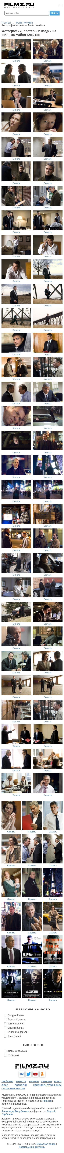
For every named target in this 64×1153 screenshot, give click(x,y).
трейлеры (7, 1081)
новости (21, 1081)
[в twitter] (28, 1074)
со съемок (13, 1055)
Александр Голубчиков (15, 1111)
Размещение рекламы (32, 1147)
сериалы (46, 1081)
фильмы (34, 1081)
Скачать (16, 61)
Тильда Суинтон (16, 1019)
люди (4, 1085)
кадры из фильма (17, 1051)
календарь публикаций (47, 1085)
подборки (21, 1085)
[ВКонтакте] (21, 1074)
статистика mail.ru (13, 1088)
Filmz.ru (47, 1101)
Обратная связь (46, 1144)
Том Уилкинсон (16, 1023)
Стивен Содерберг (18, 1032)
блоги (57, 1081)
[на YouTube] (35, 1074)
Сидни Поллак (16, 1028)
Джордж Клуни (16, 1015)
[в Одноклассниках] (42, 1074)
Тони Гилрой (14, 1036)
